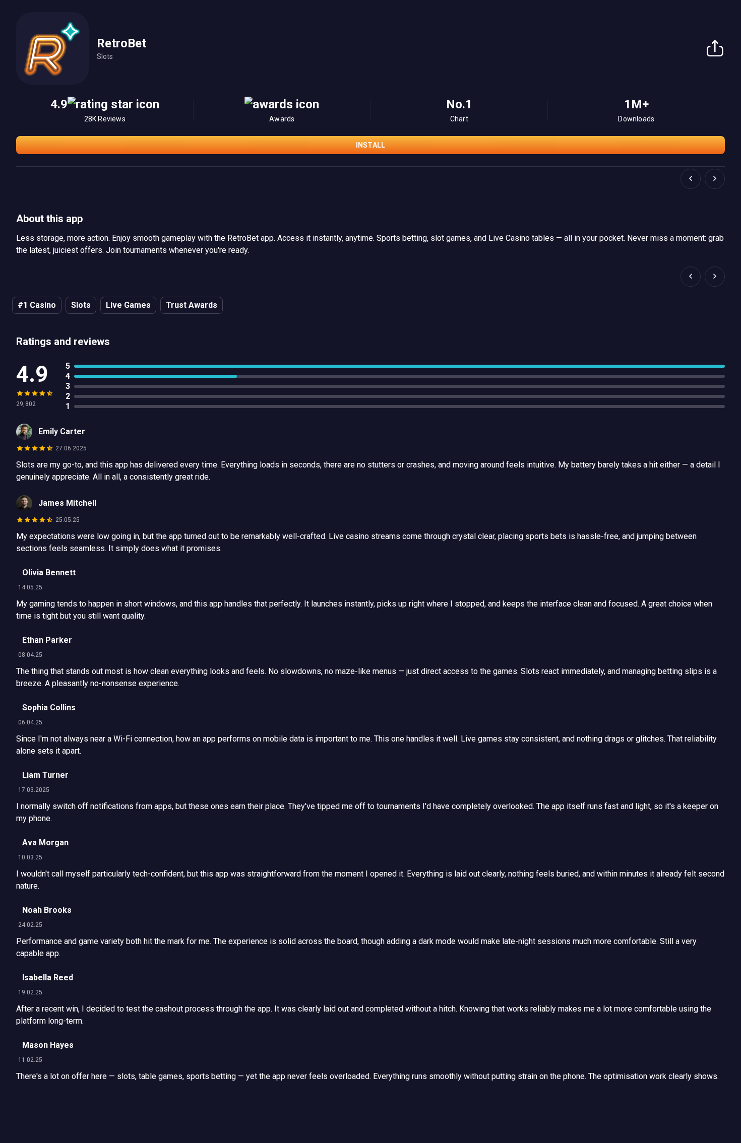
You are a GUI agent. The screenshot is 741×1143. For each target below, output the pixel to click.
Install (370, 145)
